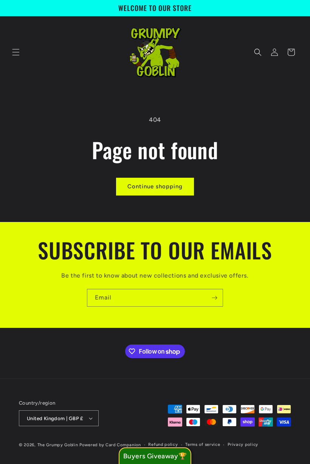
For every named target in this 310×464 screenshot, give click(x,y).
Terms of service (202, 444)
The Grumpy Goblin (57, 444)
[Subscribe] (214, 298)
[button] (16, 52)
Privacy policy (243, 444)
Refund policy (163, 444)
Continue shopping (155, 186)
